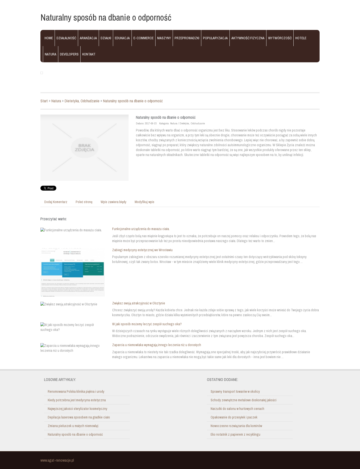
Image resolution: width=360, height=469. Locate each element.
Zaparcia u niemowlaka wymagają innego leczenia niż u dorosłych (156, 345)
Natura (56, 101)
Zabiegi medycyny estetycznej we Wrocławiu (142, 250)
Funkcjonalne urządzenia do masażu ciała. (141, 229)
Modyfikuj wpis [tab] (144, 202)
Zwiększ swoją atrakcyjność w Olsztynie (138, 303)
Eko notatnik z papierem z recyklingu (235, 434)
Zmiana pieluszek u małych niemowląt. (73, 426)
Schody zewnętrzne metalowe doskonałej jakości (243, 400)
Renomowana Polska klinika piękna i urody (76, 391)
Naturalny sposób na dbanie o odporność (133, 101)
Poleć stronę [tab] (84, 202)
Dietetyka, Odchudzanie (82, 101)
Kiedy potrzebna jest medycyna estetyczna (77, 400)
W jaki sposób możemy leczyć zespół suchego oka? (147, 324)
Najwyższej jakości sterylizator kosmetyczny (77, 408)
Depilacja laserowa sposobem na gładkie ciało (79, 417)
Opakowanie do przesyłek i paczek (234, 417)
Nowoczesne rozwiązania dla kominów (236, 426)
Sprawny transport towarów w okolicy (235, 391)
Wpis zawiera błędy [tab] (113, 202)
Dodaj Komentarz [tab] (55, 202)
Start (44, 101)
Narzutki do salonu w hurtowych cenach (237, 408)
